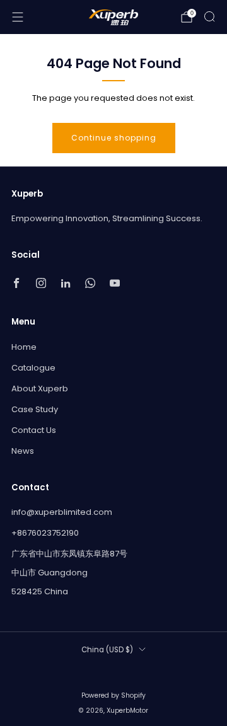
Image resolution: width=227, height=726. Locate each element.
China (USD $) (107, 650)
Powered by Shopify (113, 695)
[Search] (209, 16)
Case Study (34, 409)
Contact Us (33, 430)
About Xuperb (39, 389)
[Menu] (17, 17)
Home (24, 347)
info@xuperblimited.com (61, 512)
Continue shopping (113, 137)
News (22, 451)
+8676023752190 (45, 533)
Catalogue (33, 368)
